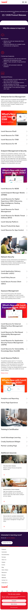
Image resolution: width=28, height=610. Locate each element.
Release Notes (4, 373)
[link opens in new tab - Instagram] (12, 591)
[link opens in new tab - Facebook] (16, 591)
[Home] (4, 2)
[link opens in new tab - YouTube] (22, 591)
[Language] (23, 2)
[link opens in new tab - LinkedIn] (7, 591)
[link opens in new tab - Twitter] (2, 591)
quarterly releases (10, 537)
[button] (25, 2)
